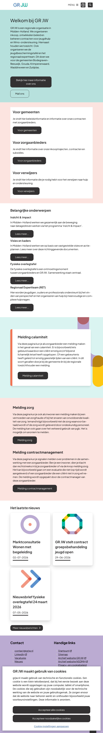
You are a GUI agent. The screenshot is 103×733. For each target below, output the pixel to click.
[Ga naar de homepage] (20, 5)
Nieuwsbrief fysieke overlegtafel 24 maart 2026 (30, 602)
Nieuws (19, 661)
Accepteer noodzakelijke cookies (51, 718)
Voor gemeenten (27, 130)
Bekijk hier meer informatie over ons (31, 81)
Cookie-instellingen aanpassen (51, 726)
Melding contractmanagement (35, 488)
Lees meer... (22, 233)
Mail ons (19, 93)
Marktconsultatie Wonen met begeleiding (26, 547)
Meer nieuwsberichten (25, 627)
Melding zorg (25, 440)
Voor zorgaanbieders (29, 160)
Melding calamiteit (33, 375)
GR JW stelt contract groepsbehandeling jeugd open (71, 547)
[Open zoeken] (90, 5)
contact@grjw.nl (24, 650)
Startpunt (63, 650)
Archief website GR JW (71, 657)
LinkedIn (19, 654)
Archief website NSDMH (71, 661)
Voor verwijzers (26, 191)
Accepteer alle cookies (51, 709)
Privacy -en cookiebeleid (72, 665)
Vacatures (20, 657)
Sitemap (63, 654)
